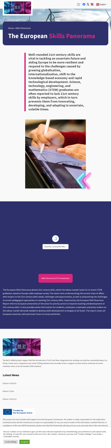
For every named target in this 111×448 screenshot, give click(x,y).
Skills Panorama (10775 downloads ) (55, 278)
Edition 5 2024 (8, 391)
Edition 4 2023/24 (9, 399)
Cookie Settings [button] (10, 442)
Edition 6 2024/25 (9, 383)
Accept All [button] (24, 442)
